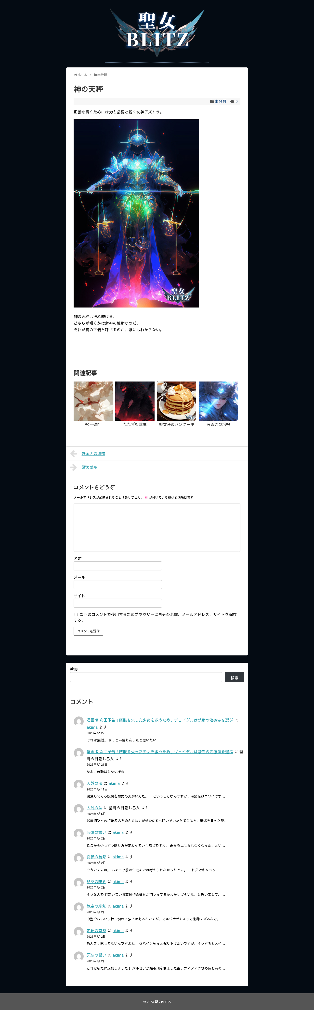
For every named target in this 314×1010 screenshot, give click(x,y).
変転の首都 (96, 856)
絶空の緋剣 (96, 881)
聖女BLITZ (162, 1001)
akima (92, 727)
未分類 (220, 101)
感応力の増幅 (93, 453)
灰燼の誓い (96, 832)
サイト (79, 595)
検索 (74, 669)
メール (79, 577)
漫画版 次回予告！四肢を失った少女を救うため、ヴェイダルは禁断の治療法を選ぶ (160, 720)
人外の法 (94, 783)
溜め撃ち (89, 467)
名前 (77, 558)
